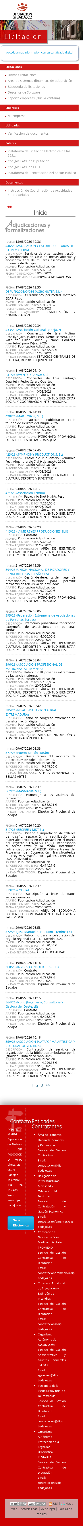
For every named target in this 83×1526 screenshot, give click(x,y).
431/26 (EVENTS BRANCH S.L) (27, 374)
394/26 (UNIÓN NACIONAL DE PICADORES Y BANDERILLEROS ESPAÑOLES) (37, 571)
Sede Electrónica (21, 1223)
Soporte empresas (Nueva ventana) (34, 98)
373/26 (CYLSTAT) (18, 890)
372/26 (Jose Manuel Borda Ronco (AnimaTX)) (39, 932)
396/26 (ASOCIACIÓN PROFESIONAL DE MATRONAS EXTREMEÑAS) (34, 666)
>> (48, 1085)
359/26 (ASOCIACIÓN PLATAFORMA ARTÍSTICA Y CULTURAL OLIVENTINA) (40, 1043)
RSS (55, 1503)
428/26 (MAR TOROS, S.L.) (24, 416)
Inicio (9, 207)
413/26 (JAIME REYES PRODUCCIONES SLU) (37, 531)
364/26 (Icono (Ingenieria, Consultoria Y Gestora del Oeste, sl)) (34, 1004)
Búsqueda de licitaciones (26, 86)
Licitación (23, 36)
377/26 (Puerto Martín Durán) (27, 753)
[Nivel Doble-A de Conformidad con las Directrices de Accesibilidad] (37, 1503)
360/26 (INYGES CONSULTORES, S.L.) (32, 967)
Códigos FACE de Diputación (28, 161)
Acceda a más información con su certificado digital (39, 52)
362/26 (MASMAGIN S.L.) (23, 791)
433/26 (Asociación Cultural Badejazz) (33, 330)
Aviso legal (48, 1509)
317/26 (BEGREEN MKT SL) (25, 829)
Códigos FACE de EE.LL (24, 167)
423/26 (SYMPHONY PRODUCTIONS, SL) (34, 454)
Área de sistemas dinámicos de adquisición (40, 80)
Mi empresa (16, 116)
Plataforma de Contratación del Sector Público (42, 173)
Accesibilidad (29, 1509)
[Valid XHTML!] (18, 1503)
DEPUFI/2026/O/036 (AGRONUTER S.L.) (34, 291)
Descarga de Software (24, 92)
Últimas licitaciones (22, 75)
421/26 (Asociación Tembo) (25, 493)
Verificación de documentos (28, 133)
